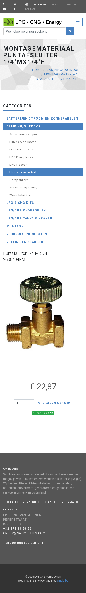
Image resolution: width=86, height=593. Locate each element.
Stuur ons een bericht (25, 543)
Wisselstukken (20, 195)
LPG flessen (18, 164)
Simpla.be (62, 580)
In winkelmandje (55, 403)
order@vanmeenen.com (24, 533)
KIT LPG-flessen (21, 149)
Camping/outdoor (63, 70)
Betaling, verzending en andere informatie (42, 502)
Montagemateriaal (62, 74)
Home (37, 70)
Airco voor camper (23, 134)
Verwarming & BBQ (23, 187)
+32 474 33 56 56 (17, 529)
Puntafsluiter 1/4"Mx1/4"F (56, 79)
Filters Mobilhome (22, 142)
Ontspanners (19, 180)
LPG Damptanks (21, 157)
